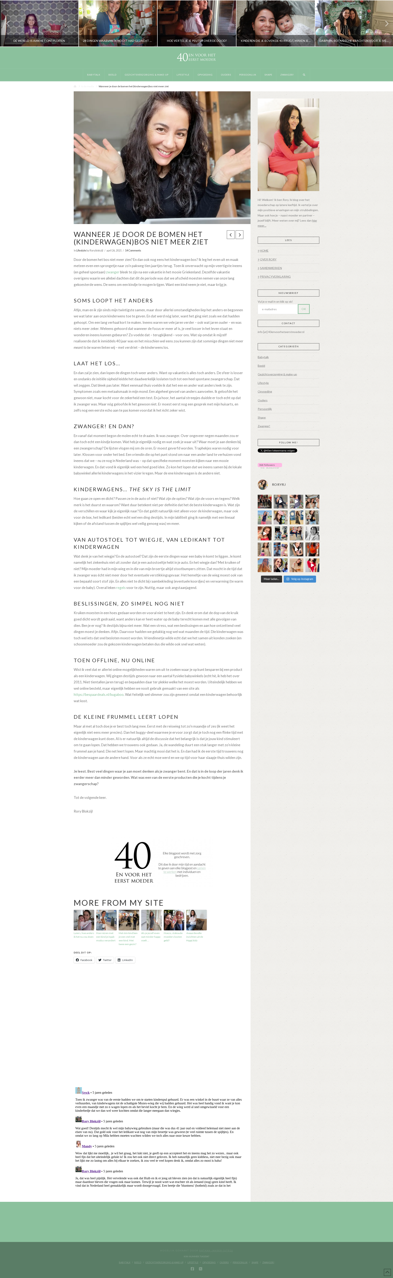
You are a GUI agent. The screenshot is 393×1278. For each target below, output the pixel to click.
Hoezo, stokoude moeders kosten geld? (173, 937)
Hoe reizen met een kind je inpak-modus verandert (105, 937)
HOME (264, 250)
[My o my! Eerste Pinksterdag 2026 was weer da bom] (265, 533)
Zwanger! (264, 426)
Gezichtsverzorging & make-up (277, 374)
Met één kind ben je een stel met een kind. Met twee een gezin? (128, 939)
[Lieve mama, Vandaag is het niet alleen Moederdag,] (312, 533)
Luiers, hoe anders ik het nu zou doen (84, 935)
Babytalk (263, 357)
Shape (262, 417)
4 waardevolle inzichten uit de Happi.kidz (194, 937)
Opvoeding (265, 391)
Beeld (261, 365)
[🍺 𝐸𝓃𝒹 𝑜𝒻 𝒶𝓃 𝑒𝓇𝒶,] (281, 533)
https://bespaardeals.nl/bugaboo (99, 694)
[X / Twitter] (200, 1269)
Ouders (263, 400)
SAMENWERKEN (271, 268)
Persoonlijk (265, 409)
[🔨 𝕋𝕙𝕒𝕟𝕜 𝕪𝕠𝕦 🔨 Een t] (297, 565)
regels (121, 587)
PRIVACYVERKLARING (275, 276)
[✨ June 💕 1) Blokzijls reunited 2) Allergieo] (312, 502)
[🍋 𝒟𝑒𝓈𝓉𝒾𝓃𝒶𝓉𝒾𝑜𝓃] (281, 517)
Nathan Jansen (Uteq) (216, 1250)
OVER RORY (268, 259)
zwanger (112, 272)
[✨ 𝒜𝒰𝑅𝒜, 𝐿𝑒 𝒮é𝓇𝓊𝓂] (265, 549)
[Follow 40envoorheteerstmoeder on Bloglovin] (270, 465)
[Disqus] (158, 1025)
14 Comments (133, 250)
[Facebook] (192, 1269)
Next (384, 23)
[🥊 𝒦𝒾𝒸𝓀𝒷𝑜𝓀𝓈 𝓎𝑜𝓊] (265, 502)
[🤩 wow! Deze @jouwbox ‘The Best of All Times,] (297, 502)
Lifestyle (81, 250)
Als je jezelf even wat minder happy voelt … (150, 937)
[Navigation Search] (304, 75)
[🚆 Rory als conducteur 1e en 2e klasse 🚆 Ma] (281, 502)
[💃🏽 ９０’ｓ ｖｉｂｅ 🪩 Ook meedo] (312, 565)
